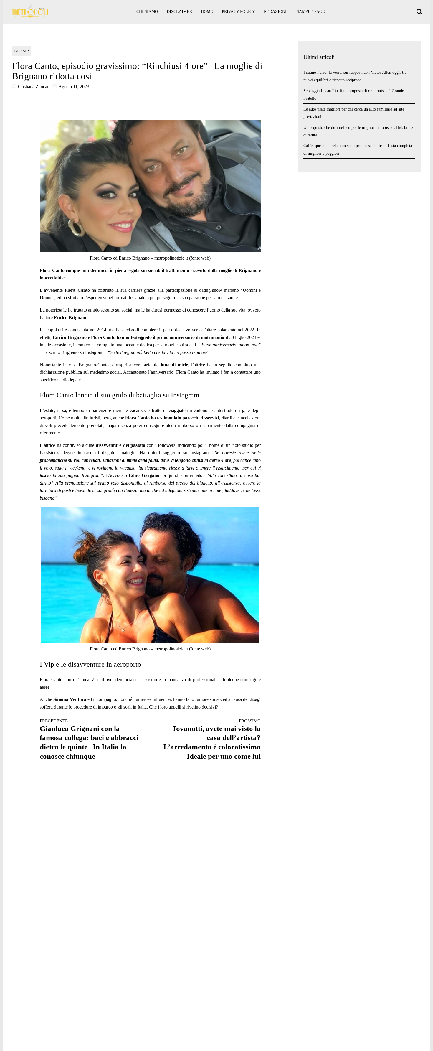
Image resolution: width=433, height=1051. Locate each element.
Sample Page (311, 11)
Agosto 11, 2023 (73, 86)
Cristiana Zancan (33, 86)
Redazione (276, 11)
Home (207, 11)
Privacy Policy (238, 11)
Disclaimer (179, 11)
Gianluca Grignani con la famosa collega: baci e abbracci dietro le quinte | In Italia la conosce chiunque (89, 739)
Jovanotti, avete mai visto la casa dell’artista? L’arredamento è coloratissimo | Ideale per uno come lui (212, 739)
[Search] (420, 12)
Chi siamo (147, 11)
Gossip (21, 51)
